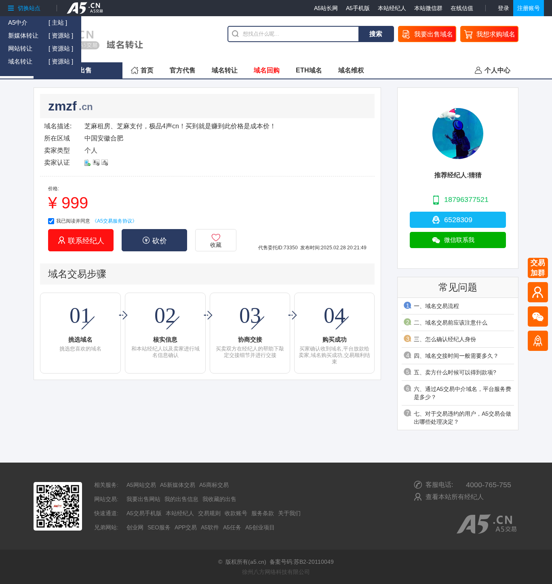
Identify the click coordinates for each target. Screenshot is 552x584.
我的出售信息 (181, 499)
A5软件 (210, 527)
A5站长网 (326, 8)
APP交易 (186, 527)
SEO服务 (159, 527)
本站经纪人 (392, 8)
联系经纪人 (81, 240)
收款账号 (236, 513)
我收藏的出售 (219, 499)
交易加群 (538, 268)
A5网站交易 (141, 485)
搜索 (375, 33)
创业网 (134, 527)
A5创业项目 (260, 527)
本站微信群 (428, 8)
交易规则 (209, 513)
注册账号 (528, 8)
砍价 (154, 240)
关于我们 (289, 513)
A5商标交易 (214, 485)
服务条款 (262, 513)
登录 (503, 8)
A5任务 (232, 527)
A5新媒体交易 (177, 485)
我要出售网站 (143, 499)
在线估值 (462, 8)
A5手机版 (358, 8)
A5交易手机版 (144, 513)
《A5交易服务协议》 (114, 221)
